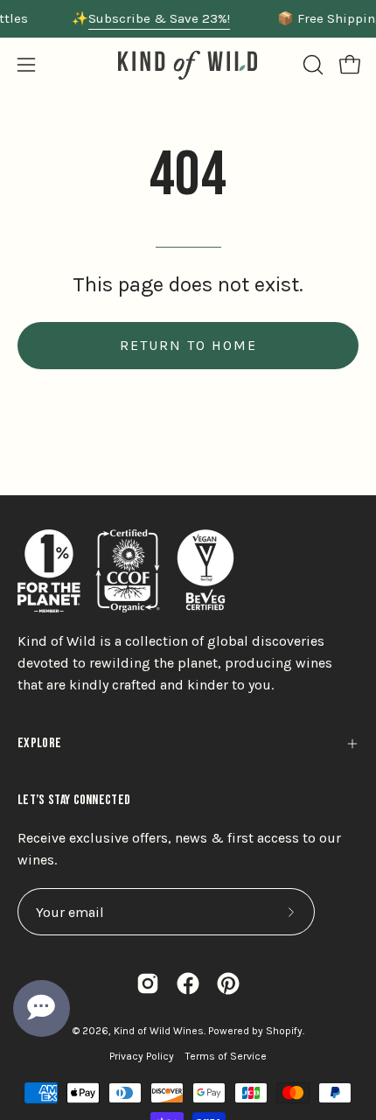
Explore (39, 743)
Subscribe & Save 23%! (159, 18)
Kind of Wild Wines (159, 1031)
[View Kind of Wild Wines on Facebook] (188, 983)
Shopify (284, 1031)
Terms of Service (226, 1056)
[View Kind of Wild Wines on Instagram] (148, 983)
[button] (311, 64)
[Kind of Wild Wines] (188, 65)
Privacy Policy (141, 1056)
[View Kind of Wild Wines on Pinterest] (228, 983)
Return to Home (188, 345)
